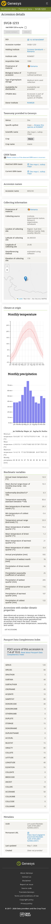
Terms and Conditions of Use (27, 896)
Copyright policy (26, 900)
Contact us (26, 877)
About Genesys (26, 873)
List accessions (11, 630)
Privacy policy (26, 903)
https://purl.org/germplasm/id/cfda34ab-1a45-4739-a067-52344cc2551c (36, 838)
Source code (27, 888)
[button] (25, 278)
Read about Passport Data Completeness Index (25, 653)
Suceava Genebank (35, 49)
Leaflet (20, 299)
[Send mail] (5, 157)
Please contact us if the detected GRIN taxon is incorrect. (26, 157)
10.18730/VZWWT (37, 39)
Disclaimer (26, 881)
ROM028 (30, 103)
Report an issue (26, 884)
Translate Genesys (26, 892)
